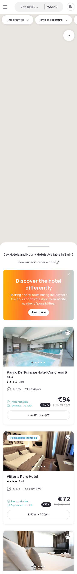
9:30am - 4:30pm (38, 514)
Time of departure (51, 20)
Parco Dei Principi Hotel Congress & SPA (38, 376)
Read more (39, 312)
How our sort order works (36, 262)
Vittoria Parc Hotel (38, 477)
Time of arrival (15, 20)
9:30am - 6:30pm (38, 415)
